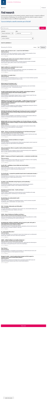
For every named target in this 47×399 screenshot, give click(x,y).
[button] (20, 7)
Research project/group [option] (6, 33)
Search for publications (5, 42)
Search (42, 28)
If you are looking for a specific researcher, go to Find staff (16, 21)
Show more (23, 325)
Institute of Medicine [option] (5, 38)
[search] (20, 28)
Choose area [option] (18, 33)
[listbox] (7, 33)
